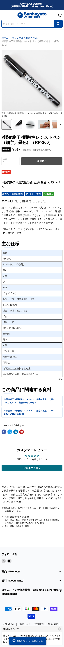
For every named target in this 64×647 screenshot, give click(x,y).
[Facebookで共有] (4, 432)
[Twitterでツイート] (9, 432)
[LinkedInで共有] (15, 432)
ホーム (5, 37)
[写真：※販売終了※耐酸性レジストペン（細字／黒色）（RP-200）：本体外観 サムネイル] (7, 124)
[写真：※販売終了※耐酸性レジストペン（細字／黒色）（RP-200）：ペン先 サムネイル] (18, 124)
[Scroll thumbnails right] (59, 124)
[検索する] (58, 23)
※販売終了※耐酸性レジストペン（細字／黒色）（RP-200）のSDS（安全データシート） (29, 401)
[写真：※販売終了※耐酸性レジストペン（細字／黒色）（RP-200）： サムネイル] (30, 124)
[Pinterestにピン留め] (21, 432)
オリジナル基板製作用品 (25, 37)
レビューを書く (32, 467)
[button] (27, 641)
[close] (59, 629)
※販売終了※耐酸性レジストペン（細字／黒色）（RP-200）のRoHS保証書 (29, 412)
